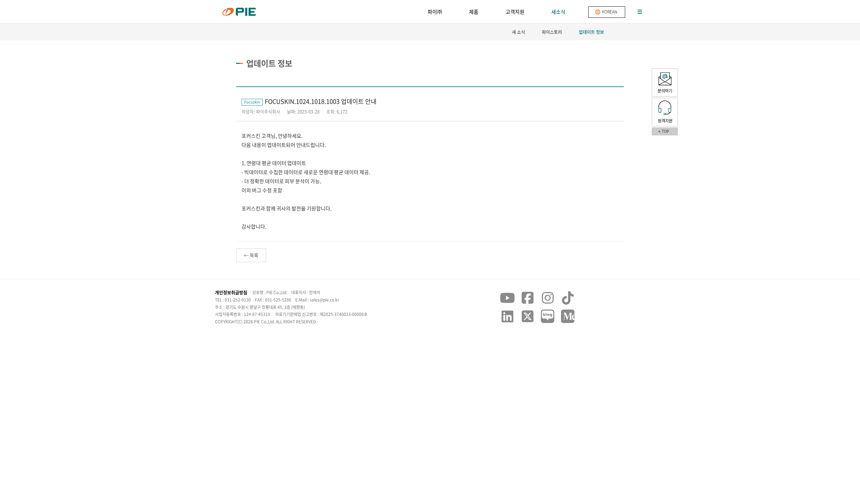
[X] (527, 316)
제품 (473, 11)
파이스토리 (552, 32)
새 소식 (518, 32)
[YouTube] (507, 297)
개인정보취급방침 (231, 292)
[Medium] (568, 316)
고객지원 (515, 11)
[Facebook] (527, 297)
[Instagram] (548, 297)
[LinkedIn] (507, 316)
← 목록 (251, 255)
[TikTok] (568, 297)
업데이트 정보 (591, 32)
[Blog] (548, 316)
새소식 (558, 11)
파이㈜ (435, 11)
